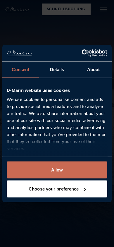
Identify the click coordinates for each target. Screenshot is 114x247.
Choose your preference (54, 188)
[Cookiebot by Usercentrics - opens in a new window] (82, 53)
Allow (57, 169)
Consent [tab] (20, 69)
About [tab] (93, 69)
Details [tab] (57, 69)
